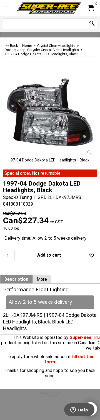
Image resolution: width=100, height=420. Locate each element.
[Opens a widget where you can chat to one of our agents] (79, 410)
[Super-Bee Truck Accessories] (49, 8)
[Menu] (5, 8)
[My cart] (90, 7)
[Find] (91, 24)
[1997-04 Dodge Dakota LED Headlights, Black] (50, 113)
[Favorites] (91, 255)
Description (16, 279)
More (42, 279)
